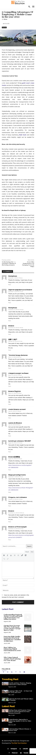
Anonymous (12, 276)
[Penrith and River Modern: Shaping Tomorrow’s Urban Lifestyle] (5, 683)
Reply (9, 284)
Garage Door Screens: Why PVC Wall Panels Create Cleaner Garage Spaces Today (12, 628)
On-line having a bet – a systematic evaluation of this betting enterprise (9, 263)
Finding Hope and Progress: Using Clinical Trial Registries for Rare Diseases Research (19, 711)
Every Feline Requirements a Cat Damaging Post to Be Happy (28, 264)
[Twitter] (20, 672)
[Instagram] (7, 672)
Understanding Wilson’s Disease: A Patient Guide (19, 729)
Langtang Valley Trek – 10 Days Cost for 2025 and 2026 (20, 691)
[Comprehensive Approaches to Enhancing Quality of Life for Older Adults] (5, 720)
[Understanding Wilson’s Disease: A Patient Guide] (5, 729)
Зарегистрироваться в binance (20, 289)
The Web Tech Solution (19, 743)
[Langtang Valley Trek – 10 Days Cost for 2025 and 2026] (5, 691)
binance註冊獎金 (14, 457)
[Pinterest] (16, 672)
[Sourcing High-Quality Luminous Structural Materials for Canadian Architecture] (27, 639)
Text (32, 552)
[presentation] (4, 555)
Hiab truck (22, 135)
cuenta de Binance (15, 423)
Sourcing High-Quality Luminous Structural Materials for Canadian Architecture (12, 639)
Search (29, 546)
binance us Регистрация (17, 526)
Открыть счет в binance (17, 497)
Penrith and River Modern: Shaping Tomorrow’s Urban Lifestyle (19, 684)
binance (11, 325)
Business (4, 27)
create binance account (17, 409)
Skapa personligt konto (17, 475)
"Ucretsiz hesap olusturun (18, 355)
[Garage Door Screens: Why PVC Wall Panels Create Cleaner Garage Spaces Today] (27, 628)
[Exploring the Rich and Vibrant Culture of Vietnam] (5, 699)
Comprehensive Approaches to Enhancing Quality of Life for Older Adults (19, 721)
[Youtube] (24, 672)
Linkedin (25, 748)
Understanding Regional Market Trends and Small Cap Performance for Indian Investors (13, 617)
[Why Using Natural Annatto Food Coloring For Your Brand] (27, 660)
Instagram (14, 748)
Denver (5, 19)
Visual (27, 552)
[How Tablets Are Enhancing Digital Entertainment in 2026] (27, 650)
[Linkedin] (11, 672)
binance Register (14, 391)
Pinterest (15, 753)
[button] (4, 555)
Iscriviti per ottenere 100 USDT (19, 441)
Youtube (26, 753)
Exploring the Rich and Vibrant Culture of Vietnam (20, 699)
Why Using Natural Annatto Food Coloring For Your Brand (12, 659)
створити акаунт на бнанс (18, 373)
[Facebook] (3, 672)
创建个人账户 (12, 339)
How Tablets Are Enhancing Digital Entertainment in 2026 (12, 649)
